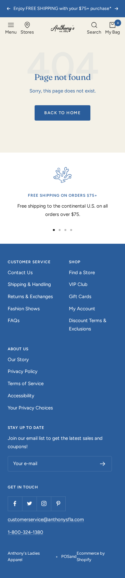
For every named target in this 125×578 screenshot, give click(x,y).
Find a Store (82, 272)
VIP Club (78, 284)
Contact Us (20, 272)
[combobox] (94, 28)
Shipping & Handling (29, 284)
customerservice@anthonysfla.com (46, 519)
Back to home (62, 112)
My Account (82, 309)
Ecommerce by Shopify (91, 556)
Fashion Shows (24, 309)
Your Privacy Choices (30, 408)
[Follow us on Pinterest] (58, 503)
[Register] (102, 464)
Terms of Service (26, 383)
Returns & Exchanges (30, 296)
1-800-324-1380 (25, 532)
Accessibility (21, 396)
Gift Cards (80, 296)
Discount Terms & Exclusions (87, 325)
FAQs (14, 320)
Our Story (18, 359)
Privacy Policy (23, 371)
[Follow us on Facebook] (15, 503)
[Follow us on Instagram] (44, 503)
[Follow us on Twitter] (29, 503)
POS (65, 556)
